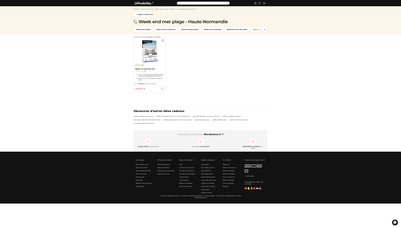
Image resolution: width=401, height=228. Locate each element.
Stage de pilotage (228, 180)
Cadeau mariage (206, 192)
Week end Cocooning (212, 29)
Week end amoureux (229, 167)
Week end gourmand (189, 29)
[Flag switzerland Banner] (254, 188)
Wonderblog (140, 186)
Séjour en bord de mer (145, 69)
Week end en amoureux (165, 29)
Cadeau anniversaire (207, 183)
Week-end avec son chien (237, 29)
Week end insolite (143, 29)
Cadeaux (136, 9)
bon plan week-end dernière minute (147, 120)
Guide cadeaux (184, 180)
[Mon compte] (255, 3)
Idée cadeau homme (207, 167)
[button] (264, 29)
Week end (226, 164)
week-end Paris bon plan (238, 120)
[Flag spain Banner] (246, 188)
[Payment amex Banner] (259, 167)
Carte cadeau (205, 189)
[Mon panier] (264, 3)
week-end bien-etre (219, 120)
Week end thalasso (229, 174)
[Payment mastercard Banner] (246, 172)
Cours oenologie (228, 183)
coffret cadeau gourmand (143, 116)
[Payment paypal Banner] (248, 167)
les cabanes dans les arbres (144, 123)
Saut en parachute (229, 177)
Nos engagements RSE (143, 170)
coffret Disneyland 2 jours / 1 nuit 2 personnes (173, 116)
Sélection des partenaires (144, 183)
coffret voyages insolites (231, 116)
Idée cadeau (205, 164)
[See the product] (162, 89)
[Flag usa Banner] (260, 188)
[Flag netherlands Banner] (257, 188)
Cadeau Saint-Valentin (208, 186)
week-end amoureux (202, 120)
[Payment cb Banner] (253, 167)
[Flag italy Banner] (248, 188)
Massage (225, 186)
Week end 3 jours (260, 29)
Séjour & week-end (147, 9)
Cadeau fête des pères (208, 177)
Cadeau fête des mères (208, 180)
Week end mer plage (161, 9)
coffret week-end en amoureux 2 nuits (177, 120)
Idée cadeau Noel (206, 174)
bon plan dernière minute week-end (206, 116)
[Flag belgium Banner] (251, 188)
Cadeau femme (206, 170)
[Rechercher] (228, 3)
